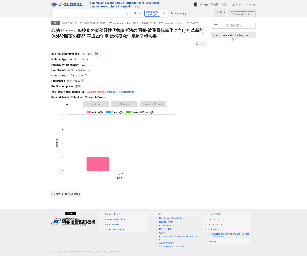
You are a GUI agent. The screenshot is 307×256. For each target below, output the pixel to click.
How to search (166, 222)
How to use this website (170, 218)
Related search (166, 225)
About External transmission (172, 246)
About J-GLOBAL (113, 214)
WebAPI (163, 233)
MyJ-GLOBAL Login (114, 229)
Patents (124, 104)
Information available (115, 219)
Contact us (213, 229)
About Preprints (166, 243)
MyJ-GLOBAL (165, 229)
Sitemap (212, 241)
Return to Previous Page (66, 193)
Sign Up (250, 4)
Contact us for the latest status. (119, 92)
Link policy (213, 219)
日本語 (214, 4)
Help (205, 4)
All (67, 104)
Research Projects (153, 104)
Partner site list (112, 224)
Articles (96, 104)
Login (239, 4)
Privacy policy (215, 224)
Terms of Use (214, 214)
